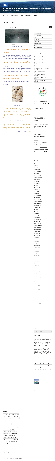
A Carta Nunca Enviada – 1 (46, 343)
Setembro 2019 (37, 305)
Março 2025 (36, 193)
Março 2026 (36, 169)
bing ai (18, 418)
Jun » (48, 374)
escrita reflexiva (11, 429)
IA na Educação (28, 15)
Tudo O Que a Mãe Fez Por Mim (39, 80)
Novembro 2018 (37, 325)
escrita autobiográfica (15, 427)
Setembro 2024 (37, 205)
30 (43, 372)
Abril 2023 (36, 239)
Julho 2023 (36, 233)
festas (4, 433)
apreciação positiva (6, 416)
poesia (4, 443)
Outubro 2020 (36, 279)
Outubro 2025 (36, 179)
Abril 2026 (36, 167)
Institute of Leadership (43, 101)
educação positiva (6, 427)
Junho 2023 (36, 235)
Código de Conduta (37, 33)
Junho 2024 (36, 211)
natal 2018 (8, 439)
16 (43, 369)
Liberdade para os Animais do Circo (40, 77)
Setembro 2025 (37, 181)
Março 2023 (36, 241)
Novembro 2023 (37, 225)
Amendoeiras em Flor (38, 53)
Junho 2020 (36, 287)
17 (45, 369)
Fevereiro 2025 (37, 195)
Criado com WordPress (19, 458)
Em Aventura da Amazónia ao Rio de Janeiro (41, 68)
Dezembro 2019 (37, 299)
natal (4, 439)
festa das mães (14, 431)
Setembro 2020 (37, 281)
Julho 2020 (36, 285)
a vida (4, 418)
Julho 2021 (36, 267)
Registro (35, 45)
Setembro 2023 (37, 229)
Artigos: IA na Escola (43, 144)
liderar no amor (6, 437)
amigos (17, 414)
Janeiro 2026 (36, 173)
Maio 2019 (36, 313)
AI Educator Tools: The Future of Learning (41, 124)
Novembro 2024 (37, 201)
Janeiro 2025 (36, 197)
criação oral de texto (15, 423)
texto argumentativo (15, 448)
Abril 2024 (36, 215)
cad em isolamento (6, 420)
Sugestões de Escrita (38, 47)
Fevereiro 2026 (37, 171)
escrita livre (5, 429)
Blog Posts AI (42, 136)
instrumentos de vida (7, 435)
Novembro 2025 (37, 177)
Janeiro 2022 (36, 255)
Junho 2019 (36, 311)
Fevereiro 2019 (37, 319)
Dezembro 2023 (37, 223)
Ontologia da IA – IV (42, 358)
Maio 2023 (36, 237)
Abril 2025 (36, 191)
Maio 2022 (36, 251)
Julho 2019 (36, 309)
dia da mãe (5, 425)
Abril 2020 (36, 291)
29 (40, 372)
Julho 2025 (36, 185)
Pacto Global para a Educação (12, 15)
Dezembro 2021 (37, 257)
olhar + (7, 441)
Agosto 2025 (36, 183)
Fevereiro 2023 (37, 243)
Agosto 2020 (36, 283)
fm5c (8, 433)
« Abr (38, 374)
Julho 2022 (36, 249)
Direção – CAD (36, 39)
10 (45, 367)
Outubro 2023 (36, 227)
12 (50, 367)
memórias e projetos (13, 437)
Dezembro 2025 (37, 175)
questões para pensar (11, 443)
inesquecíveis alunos (13, 433)
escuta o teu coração (7, 431)
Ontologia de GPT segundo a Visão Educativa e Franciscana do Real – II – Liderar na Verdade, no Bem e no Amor (42, 347)
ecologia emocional (12, 425)
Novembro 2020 (37, 277)
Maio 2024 (36, 213)
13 (35, 369)
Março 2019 (36, 317)
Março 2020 (36, 293)
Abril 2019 (36, 315)
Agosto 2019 (36, 307)
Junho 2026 (36, 163)
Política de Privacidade (38, 43)
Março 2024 (36, 217)
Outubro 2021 (36, 261)
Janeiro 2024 (36, 221)
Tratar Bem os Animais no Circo (39, 74)
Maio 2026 (36, 165)
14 (38, 369)
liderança (13, 435)
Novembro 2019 (37, 301)
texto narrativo (12, 450)
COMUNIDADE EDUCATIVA (39, 37)
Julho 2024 (36, 209)
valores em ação (6, 452)
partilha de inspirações (13, 441)
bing (14, 418)
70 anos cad (5, 414)
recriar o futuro (6, 445)
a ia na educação (12, 414)
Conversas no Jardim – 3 (38, 56)
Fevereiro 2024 (37, 219)
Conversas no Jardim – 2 (38, 59)
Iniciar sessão (36, 392)
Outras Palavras (37, 41)
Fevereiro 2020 (37, 295)
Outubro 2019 (36, 303)
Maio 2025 (36, 189)
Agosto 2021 (36, 265)
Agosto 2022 (36, 247)
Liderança (21, 15)
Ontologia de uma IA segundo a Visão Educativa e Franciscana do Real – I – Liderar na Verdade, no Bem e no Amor (42, 352)
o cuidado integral (15, 439)
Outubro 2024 (36, 203)
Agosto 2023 (36, 231)
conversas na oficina (7, 423)
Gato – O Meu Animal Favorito (39, 71)
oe (3, 441)
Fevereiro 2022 (37, 253)
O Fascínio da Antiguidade (38, 65)
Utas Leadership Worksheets (44, 103)
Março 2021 (36, 271)
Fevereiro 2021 (36, 273)
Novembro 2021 (37, 259)
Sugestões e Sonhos (9, 27)
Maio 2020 (36, 289)
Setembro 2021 (37, 263)
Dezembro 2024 (37, 199)
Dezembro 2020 (37, 275)
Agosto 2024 (36, 207)
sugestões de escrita (7, 448)
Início (4, 15)
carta (12, 420)
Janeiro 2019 (36, 321)
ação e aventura (10, 418)
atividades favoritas (15, 416)
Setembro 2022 (37, 245)
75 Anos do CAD (36, 15)
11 (48, 367)
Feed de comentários (38, 396)
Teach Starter (42, 108)
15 (40, 369)
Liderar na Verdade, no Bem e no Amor (27, 8)
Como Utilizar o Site (37, 35)
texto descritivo (6, 450)
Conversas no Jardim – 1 (38, 62)
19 (50, 369)
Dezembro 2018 (37, 323)
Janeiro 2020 (36, 297)
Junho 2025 (36, 187)
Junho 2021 (36, 269)
